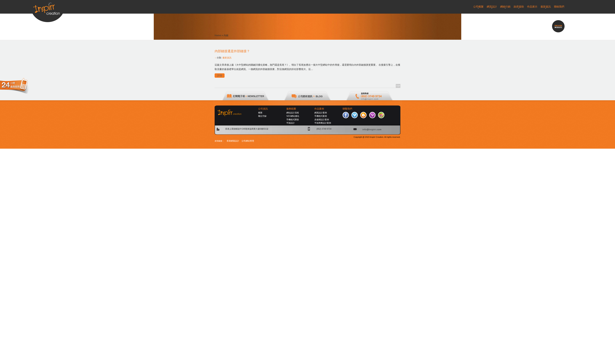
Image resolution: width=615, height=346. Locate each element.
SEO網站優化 (292, 116)
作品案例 (319, 108)
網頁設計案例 (320, 112)
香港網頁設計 (233, 141)
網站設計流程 (292, 112)
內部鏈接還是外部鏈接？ (232, 51)
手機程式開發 (292, 119)
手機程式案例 (320, 116)
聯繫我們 (347, 108)
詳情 (219, 75)
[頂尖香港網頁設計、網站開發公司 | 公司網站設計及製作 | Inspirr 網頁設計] (48, 7)
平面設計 (290, 123)
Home (218, 35)
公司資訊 (263, 108)
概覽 (260, 112)
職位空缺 (262, 116)
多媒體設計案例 (321, 119)
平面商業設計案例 (322, 123)
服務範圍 (291, 108)
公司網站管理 (248, 141)
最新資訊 (226, 57)
